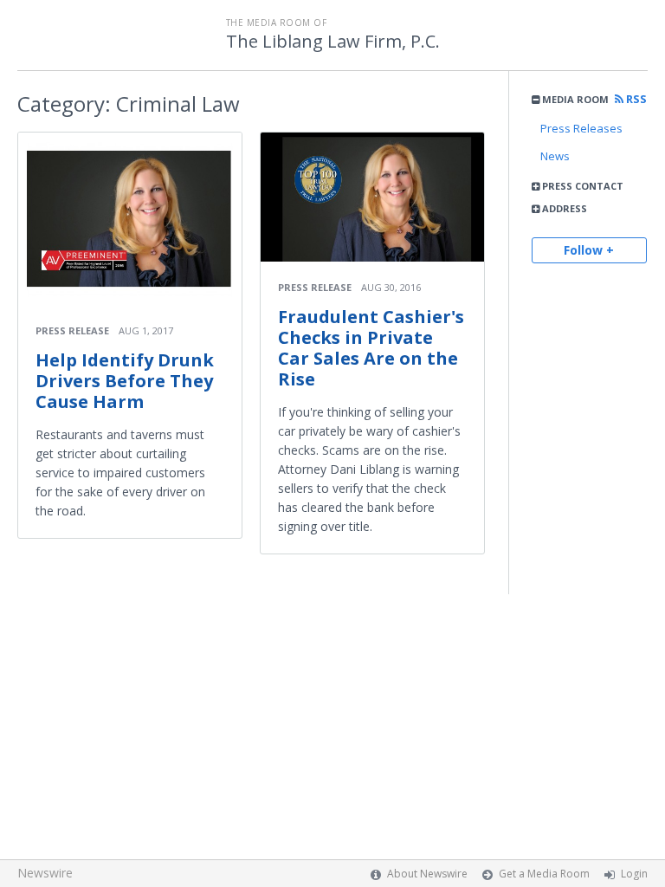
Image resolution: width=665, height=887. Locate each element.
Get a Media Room (544, 873)
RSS (635, 99)
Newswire (45, 872)
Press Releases (581, 128)
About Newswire (427, 873)
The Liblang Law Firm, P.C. (333, 41)
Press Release (72, 330)
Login (634, 873)
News (555, 156)
